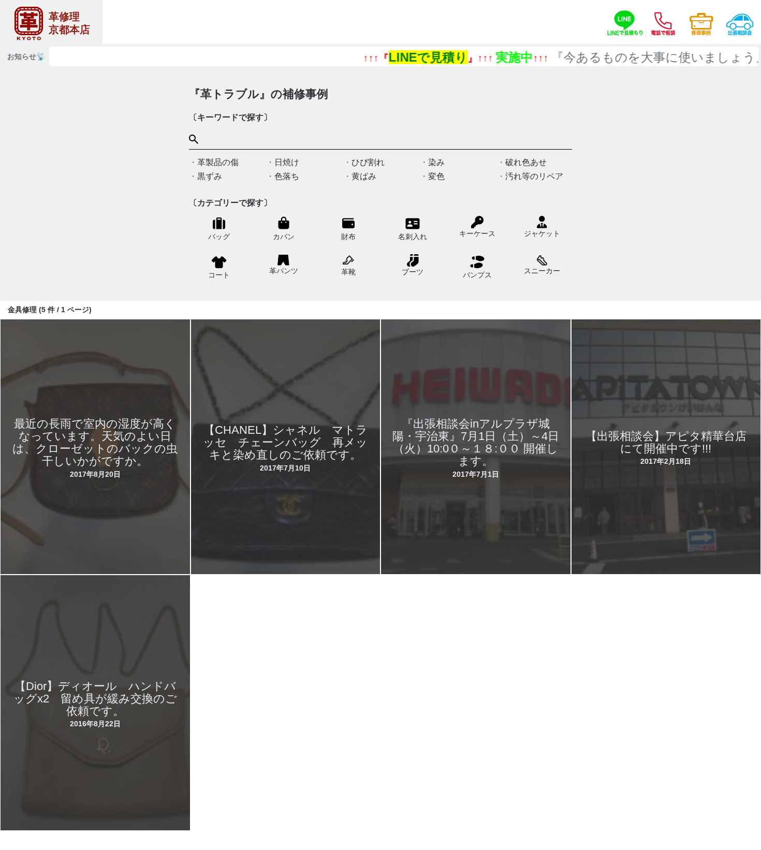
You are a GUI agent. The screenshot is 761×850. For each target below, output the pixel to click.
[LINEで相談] (625, 22)
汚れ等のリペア (534, 176)
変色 (436, 176)
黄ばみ (364, 176)
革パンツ (283, 271)
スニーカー (542, 270)
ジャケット (542, 233)
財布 (348, 236)
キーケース (477, 233)
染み (436, 162)
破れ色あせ (526, 162)
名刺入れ (412, 236)
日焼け (286, 162)
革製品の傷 (218, 162)
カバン (284, 236)
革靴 (348, 272)
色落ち (286, 176)
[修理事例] (701, 22)
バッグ (219, 236)
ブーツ (412, 272)
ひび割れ (368, 162)
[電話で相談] (663, 22)
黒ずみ (209, 176)
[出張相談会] (740, 22)
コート (219, 275)
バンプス (477, 275)
